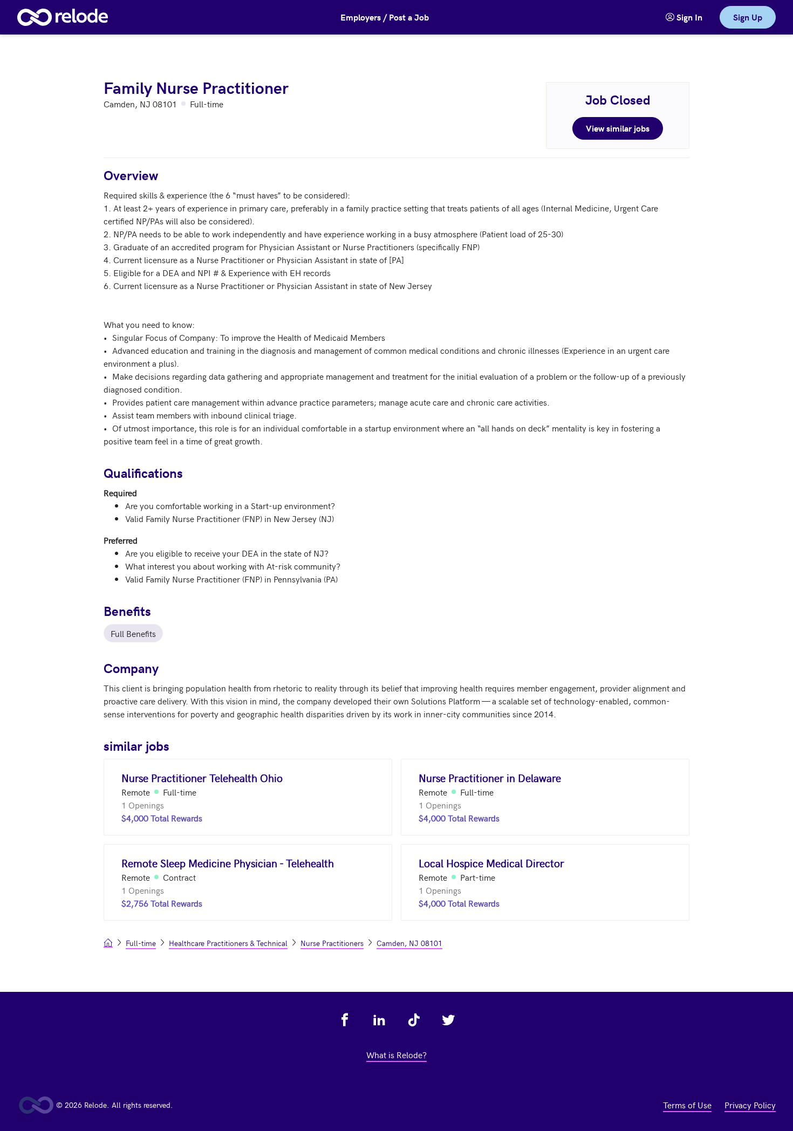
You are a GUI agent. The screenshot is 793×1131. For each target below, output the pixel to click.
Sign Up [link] (747, 17)
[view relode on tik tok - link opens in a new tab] (414, 1020)
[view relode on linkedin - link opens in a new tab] (379, 1020)
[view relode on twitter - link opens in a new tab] (448, 1020)
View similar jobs (618, 128)
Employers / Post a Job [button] (384, 17)
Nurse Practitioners (332, 943)
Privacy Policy (750, 1105)
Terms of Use (687, 1105)
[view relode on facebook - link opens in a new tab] (345, 1020)
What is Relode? (396, 1054)
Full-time (141, 943)
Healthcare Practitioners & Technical (228, 943)
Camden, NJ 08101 (409, 943)
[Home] (62, 17)
